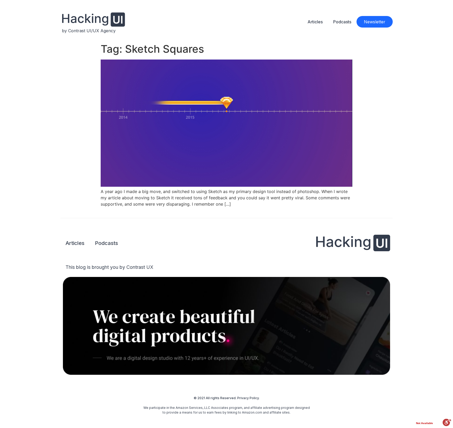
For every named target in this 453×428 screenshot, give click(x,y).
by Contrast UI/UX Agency (89, 30)
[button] (375, 22)
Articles (315, 21)
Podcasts (342, 21)
